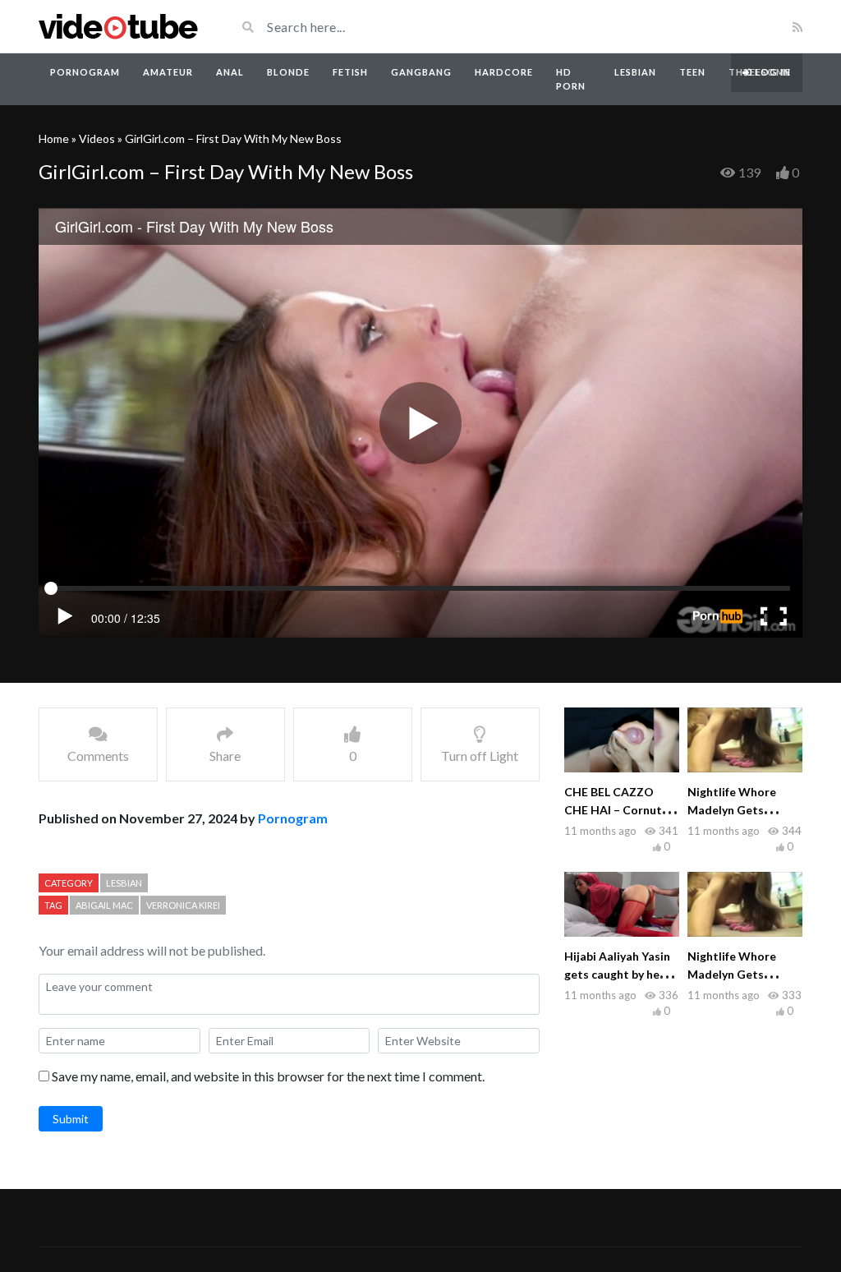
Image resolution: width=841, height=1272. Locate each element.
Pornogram (85, 72)
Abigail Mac (104, 905)
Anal (230, 72)
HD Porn (571, 79)
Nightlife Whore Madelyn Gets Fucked (731, 810)
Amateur (168, 72)
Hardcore (504, 72)
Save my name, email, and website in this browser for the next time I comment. (268, 1076)
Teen (692, 72)
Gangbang (421, 72)
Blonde (288, 72)
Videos (97, 138)
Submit (71, 1119)
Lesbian (635, 72)
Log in (771, 72)
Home (54, 138)
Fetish (350, 72)
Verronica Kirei (183, 905)
